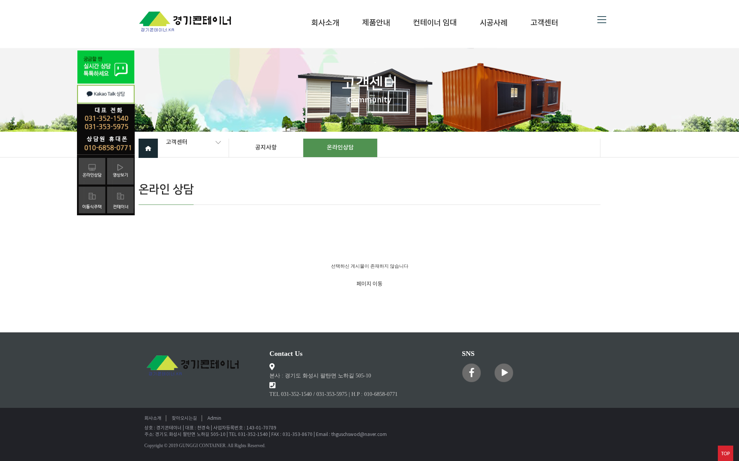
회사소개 (325, 23)
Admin (214, 418)
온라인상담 (340, 147)
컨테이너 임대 (434, 23)
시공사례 (493, 23)
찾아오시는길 (184, 418)
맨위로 (725, 453)
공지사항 (266, 147)
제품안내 (376, 23)
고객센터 (544, 23)
